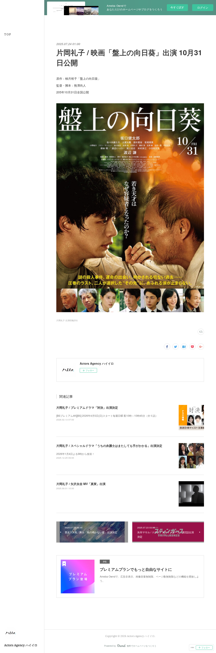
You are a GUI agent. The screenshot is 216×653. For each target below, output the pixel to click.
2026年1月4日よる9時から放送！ (75, 453)
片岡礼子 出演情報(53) (67, 320)
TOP (7, 34)
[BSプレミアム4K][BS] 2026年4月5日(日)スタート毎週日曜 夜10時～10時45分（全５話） (107, 415)
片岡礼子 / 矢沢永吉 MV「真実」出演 (80, 484)
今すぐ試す (177, 7)
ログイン (202, 7)
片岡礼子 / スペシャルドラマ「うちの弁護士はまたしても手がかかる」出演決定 (109, 445)
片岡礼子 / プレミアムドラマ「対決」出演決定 (87, 407)
